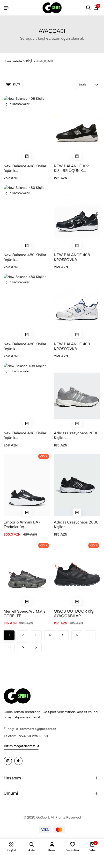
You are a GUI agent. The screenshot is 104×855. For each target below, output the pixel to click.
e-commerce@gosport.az (36, 729)
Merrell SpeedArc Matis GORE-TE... (24, 613)
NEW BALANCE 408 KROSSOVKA (72, 257)
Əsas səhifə (13, 61)
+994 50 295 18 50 (32, 736)
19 (22, 647)
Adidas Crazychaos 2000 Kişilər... (76, 435)
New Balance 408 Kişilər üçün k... (25, 168)
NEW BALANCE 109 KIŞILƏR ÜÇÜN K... (71, 168)
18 (9, 647)
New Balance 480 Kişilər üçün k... (25, 257)
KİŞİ (29, 61)
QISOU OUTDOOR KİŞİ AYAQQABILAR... (74, 613)
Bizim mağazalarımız (19, 746)
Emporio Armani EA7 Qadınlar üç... (22, 524)
